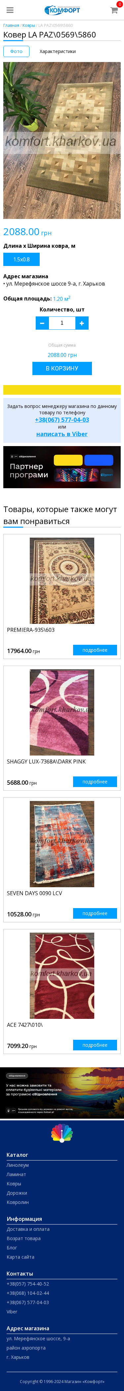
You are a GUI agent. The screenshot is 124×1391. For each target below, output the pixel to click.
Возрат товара (24, 1238)
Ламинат (16, 1174)
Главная (11, 25)
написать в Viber (62, 434)
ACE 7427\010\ (25, 1024)
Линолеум (18, 1165)
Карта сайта (20, 1257)
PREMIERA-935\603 (31, 629)
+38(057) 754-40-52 (28, 1284)
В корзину (62, 368)
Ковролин (18, 1202)
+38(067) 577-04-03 (62, 420)
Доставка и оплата (28, 1229)
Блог (12, 1247)
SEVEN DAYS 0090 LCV (34, 893)
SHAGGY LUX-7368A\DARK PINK (46, 761)
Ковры (28, 25)
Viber (12, 1311)
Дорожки (17, 1193)
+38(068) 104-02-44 (28, 1293)
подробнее (95, 650)
